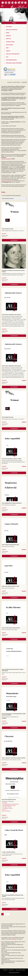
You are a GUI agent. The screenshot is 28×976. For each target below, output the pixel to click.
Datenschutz (11, 969)
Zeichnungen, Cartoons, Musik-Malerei (13, 63)
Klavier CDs (7, 39)
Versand (5, 236)
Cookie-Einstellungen (20, 969)
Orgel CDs (7, 51)
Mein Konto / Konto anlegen (13, 82)
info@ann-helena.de (6, 158)
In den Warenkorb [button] (14, 240)
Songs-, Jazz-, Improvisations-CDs (11, 54)
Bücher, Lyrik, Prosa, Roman (10, 30)
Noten (6, 48)
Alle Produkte (8, 27)
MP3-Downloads (8, 45)
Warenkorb (24, 82)
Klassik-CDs (7, 36)
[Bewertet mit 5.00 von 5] (24, 380)
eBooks (6, 33)
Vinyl (6, 57)
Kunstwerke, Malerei (9, 42)
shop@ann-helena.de (6, 180)
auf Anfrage (14, 939)
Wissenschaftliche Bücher (10, 60)
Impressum (5, 969)
